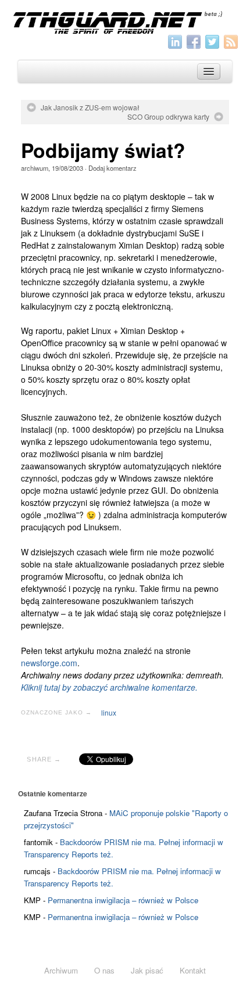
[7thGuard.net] (124, 21)
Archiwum (61, 970)
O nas (104, 970)
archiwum (34, 168)
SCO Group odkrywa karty (168, 116)
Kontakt (193, 970)
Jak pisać (147, 970)
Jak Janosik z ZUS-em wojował (90, 107)
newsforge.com (49, 663)
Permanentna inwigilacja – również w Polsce (123, 900)
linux (108, 712)
